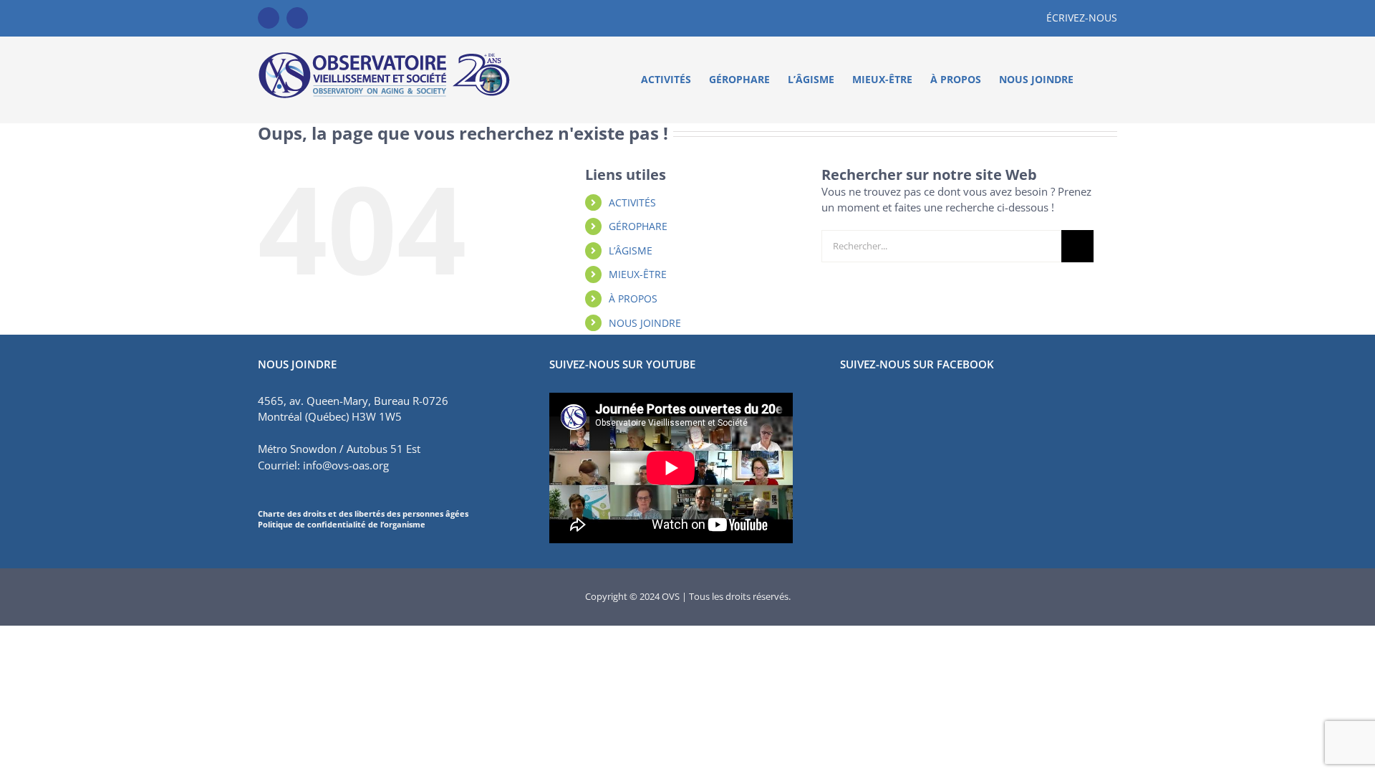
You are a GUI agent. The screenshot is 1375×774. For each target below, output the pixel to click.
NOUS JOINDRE (645, 323)
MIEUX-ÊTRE (638, 274)
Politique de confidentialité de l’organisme (341, 524)
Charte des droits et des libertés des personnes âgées (363, 513)
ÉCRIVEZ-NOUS (1081, 17)
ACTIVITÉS (632, 202)
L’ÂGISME (630, 250)
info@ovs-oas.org (346, 465)
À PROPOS (633, 298)
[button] (1095, 80)
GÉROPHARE (638, 226)
